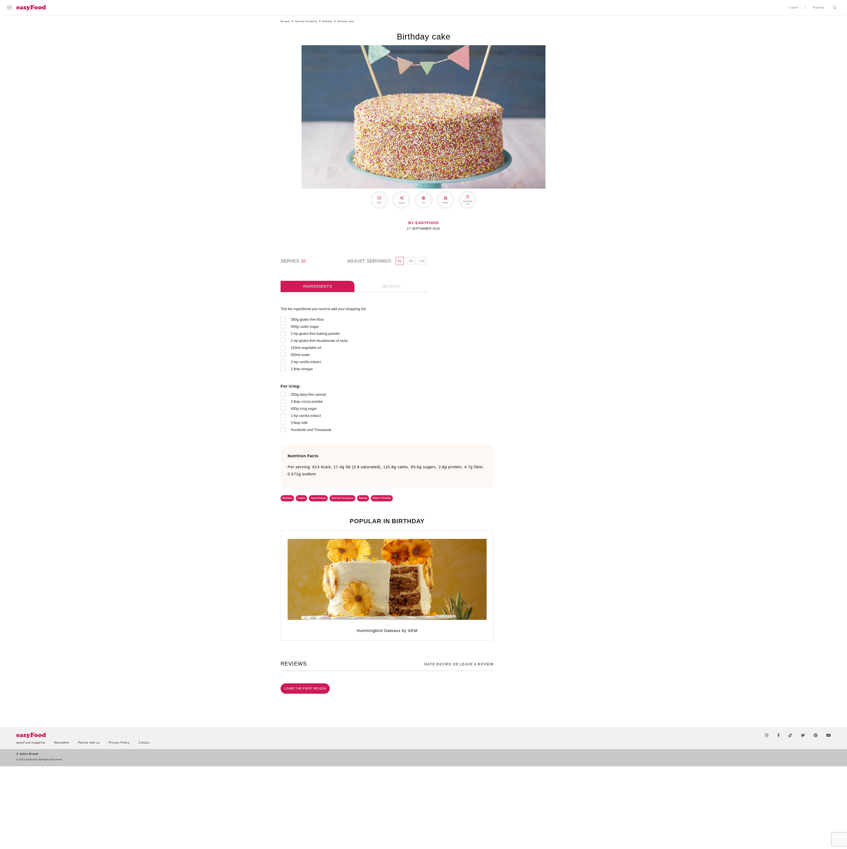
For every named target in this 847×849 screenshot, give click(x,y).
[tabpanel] (387, 370)
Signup (818, 7)
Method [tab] (391, 286)
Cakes (301, 498)
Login (793, 7)
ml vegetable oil (306, 348)
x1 (400, 261)
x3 (422, 261)
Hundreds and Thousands (311, 430)
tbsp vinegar (302, 369)
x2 (411, 261)
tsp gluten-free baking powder (315, 333)
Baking (363, 498)
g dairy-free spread (308, 394)
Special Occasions (342, 498)
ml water (300, 355)
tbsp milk (299, 423)
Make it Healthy (382, 498)
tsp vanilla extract (306, 362)
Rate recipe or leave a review (459, 664)
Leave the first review (305, 688)
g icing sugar (304, 408)
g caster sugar (305, 326)
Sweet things (318, 498)
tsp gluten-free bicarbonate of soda (319, 341)
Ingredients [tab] (317, 286)
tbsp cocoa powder (307, 401)
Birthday (287, 498)
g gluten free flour (307, 319)
